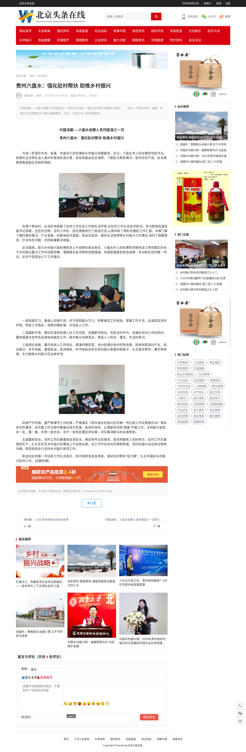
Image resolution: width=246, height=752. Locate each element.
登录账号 (45, 677)
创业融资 (199, 380)
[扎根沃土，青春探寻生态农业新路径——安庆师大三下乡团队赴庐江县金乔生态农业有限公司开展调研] (40, 561)
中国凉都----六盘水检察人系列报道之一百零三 (132, 519)
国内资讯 (63, 31)
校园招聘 (182, 421)
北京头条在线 (26, 3)
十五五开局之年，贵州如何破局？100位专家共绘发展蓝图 (143, 582)
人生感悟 (198, 362)
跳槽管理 (198, 421)
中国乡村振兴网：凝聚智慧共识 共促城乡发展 (90, 644)
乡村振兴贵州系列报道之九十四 (199, 289)
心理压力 (182, 398)
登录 (218, 3)
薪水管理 (217, 386)
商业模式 (214, 362)
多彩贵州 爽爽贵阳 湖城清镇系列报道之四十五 (91, 583)
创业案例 (214, 409)
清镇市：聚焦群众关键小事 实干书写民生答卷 (39, 633)
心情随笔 (201, 386)
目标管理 (198, 404)
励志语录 (198, 398)
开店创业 (182, 409)
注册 (227, 3)
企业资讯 (101, 40)
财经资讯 (138, 31)
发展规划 (215, 380)
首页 (32, 75)
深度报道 (82, 31)
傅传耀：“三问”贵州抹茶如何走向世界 (46, 519)
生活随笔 (198, 368)
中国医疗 (63, 40)
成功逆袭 (182, 415)
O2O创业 (182, 380)
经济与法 (214, 31)
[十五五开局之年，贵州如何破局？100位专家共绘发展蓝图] (143, 560)
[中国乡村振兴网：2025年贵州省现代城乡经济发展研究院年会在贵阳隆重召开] (143, 614)
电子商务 (198, 409)
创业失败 (182, 392)
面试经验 (182, 404)
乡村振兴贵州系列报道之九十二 (199, 272)
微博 (227, 16)
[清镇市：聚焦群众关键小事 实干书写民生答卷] (40, 610)
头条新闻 (44, 31)
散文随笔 (214, 415)
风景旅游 (176, 31)
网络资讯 (138, 40)
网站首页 (25, 31)
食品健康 (44, 40)
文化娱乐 (195, 31)
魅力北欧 (119, 40)
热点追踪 (101, 31)
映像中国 (119, 31)
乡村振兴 (25, 40)
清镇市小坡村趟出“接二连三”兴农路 (201, 161)
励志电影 (198, 415)
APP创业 (198, 392)
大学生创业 (184, 386)
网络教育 (82, 40)
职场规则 (182, 368)
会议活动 (195, 40)
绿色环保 (157, 31)
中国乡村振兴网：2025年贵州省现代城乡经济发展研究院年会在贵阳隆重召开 (142, 641)
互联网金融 (216, 404)
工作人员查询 (81, 739)
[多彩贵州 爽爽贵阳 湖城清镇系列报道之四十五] (91, 561)
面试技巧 (214, 398)
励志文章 (214, 392)
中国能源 (157, 40)
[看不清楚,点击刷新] (71, 716)
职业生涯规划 (185, 374)
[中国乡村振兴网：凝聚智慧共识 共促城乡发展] (91, 615)
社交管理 (204, 374)
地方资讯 (176, 40)
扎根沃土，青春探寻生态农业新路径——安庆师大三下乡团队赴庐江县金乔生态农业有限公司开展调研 (39, 584)
